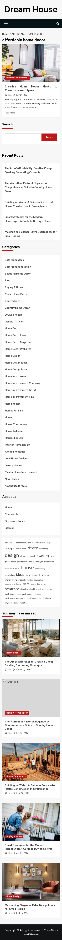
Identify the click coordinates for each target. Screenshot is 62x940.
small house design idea (32, 594)
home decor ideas (12, 568)
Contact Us (11, 514)
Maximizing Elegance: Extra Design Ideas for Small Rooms (30, 233)
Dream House (31, 9)
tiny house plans (11, 603)
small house (47, 589)
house (27, 567)
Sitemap (9, 527)
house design (40, 568)
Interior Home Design (17, 444)
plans (26, 584)
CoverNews (51, 930)
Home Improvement (16, 376)
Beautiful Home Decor (17, 78)
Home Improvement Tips (19, 396)
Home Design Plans (16, 369)
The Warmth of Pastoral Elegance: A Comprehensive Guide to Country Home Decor (28, 187)
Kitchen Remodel (15, 451)
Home (8, 507)
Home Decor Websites (18, 348)
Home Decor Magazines (19, 342)
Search (7, 124)
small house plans (34, 598)
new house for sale (16, 485)
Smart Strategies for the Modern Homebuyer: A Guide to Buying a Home (28, 219)
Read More (10, 112)
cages (49, 543)
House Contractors (16, 424)
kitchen (8, 580)
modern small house (13, 584)
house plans (10, 575)
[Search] (58, 24)
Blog (7, 280)
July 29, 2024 (22, 95)
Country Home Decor (17, 307)
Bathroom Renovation (18, 266)
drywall (32, 556)
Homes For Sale (14, 410)
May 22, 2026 (22, 853)
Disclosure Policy (15, 521)
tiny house (47, 598)
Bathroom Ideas (14, 259)
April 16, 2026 (22, 913)
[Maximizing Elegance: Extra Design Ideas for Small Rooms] (31, 882)
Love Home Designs (16, 458)
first (52, 556)
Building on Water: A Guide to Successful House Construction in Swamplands (29, 204)
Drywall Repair (13, 314)
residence (12, 589)
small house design (12, 594)
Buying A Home (14, 287)
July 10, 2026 (22, 733)
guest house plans (24, 562)
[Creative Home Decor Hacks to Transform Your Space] (31, 63)
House (8, 417)
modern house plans (35, 580)
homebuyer (38, 562)
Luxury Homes (13, 465)
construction (21, 549)
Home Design (12, 355)
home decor (49, 562)
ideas (20, 574)
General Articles (14, 321)
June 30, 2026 (22, 793)
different (24, 556)
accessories (9, 543)
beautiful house (38, 543)
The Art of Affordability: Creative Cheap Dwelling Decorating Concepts (28, 170)
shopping (24, 589)
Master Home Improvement (21, 472)
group (13, 562)
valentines (24, 603)
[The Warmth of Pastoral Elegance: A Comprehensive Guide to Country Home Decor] (31, 698)
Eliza (10, 95)
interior (46, 574)
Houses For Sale (14, 437)
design (12, 555)
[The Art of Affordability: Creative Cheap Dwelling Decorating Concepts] (31, 638)
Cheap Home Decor (16, 294)
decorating (43, 549)
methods (22, 580)
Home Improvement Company (22, 383)
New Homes (12, 478)
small (38, 589)
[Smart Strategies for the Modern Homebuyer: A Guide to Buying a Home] (31, 822)
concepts (9, 548)
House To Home (14, 431)
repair (43, 584)
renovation (35, 584)
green (7, 562)
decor (33, 547)
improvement (33, 574)
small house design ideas (15, 598)
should (32, 589)
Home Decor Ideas (15, 335)
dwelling (43, 556)
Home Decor (12, 328)
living (14, 580)
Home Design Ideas (16, 362)
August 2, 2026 (23, 670)
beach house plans (23, 543)
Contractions (12, 300)
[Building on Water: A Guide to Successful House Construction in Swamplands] (31, 762)
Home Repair (12, 403)
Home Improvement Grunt (20, 389)
